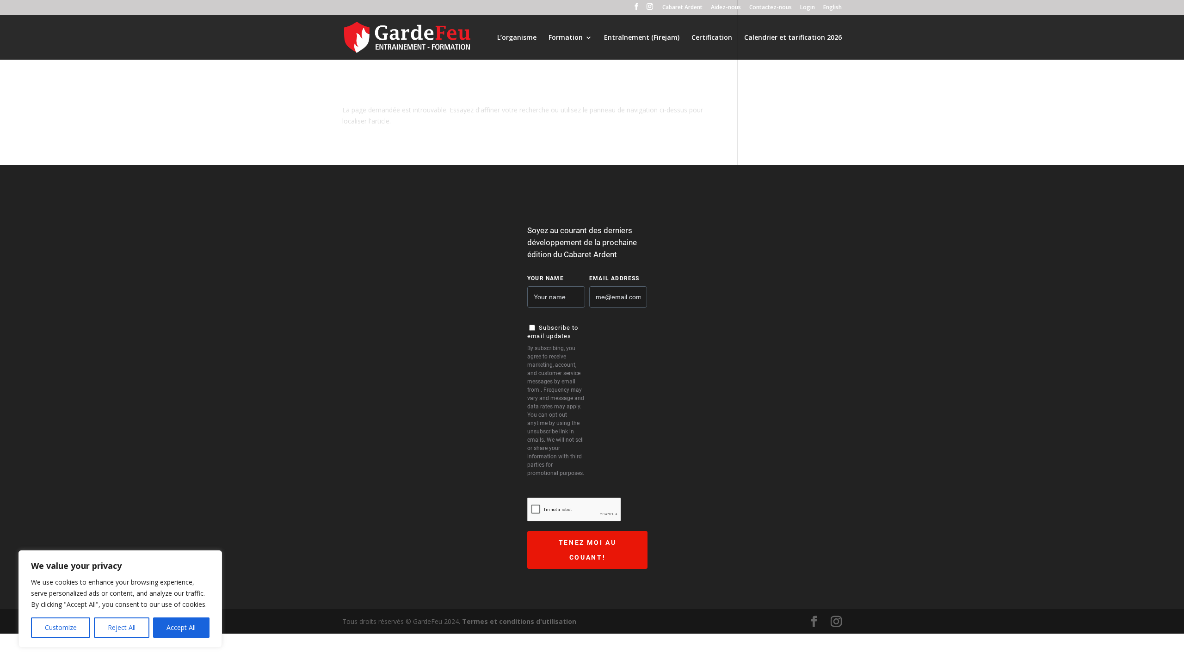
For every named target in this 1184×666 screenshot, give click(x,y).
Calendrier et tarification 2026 (793, 38)
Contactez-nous (770, 8)
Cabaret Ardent (682, 8)
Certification (711, 38)
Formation (566, 38)
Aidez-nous (726, 8)
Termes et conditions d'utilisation (519, 621)
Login (807, 8)
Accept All (181, 627)
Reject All (122, 627)
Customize (61, 627)
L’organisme (516, 38)
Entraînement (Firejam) (641, 38)
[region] (120, 599)
